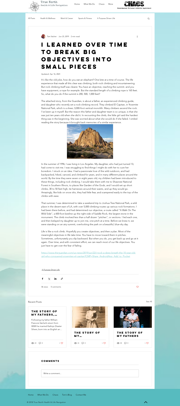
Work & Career (67, 18)
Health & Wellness (47, 18)
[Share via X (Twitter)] (49, 278)
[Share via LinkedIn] (55, 278)
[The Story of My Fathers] (133, 317)
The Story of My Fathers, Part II (44, 313)
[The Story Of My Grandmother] (90, 317)
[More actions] (137, 36)
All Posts (31, 18)
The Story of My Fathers (130, 334)
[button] (148, 18)
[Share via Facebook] (42, 278)
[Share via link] (62, 278)
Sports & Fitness (85, 18)
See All (149, 301)
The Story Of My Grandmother (88, 334)
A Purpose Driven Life (106, 18)
